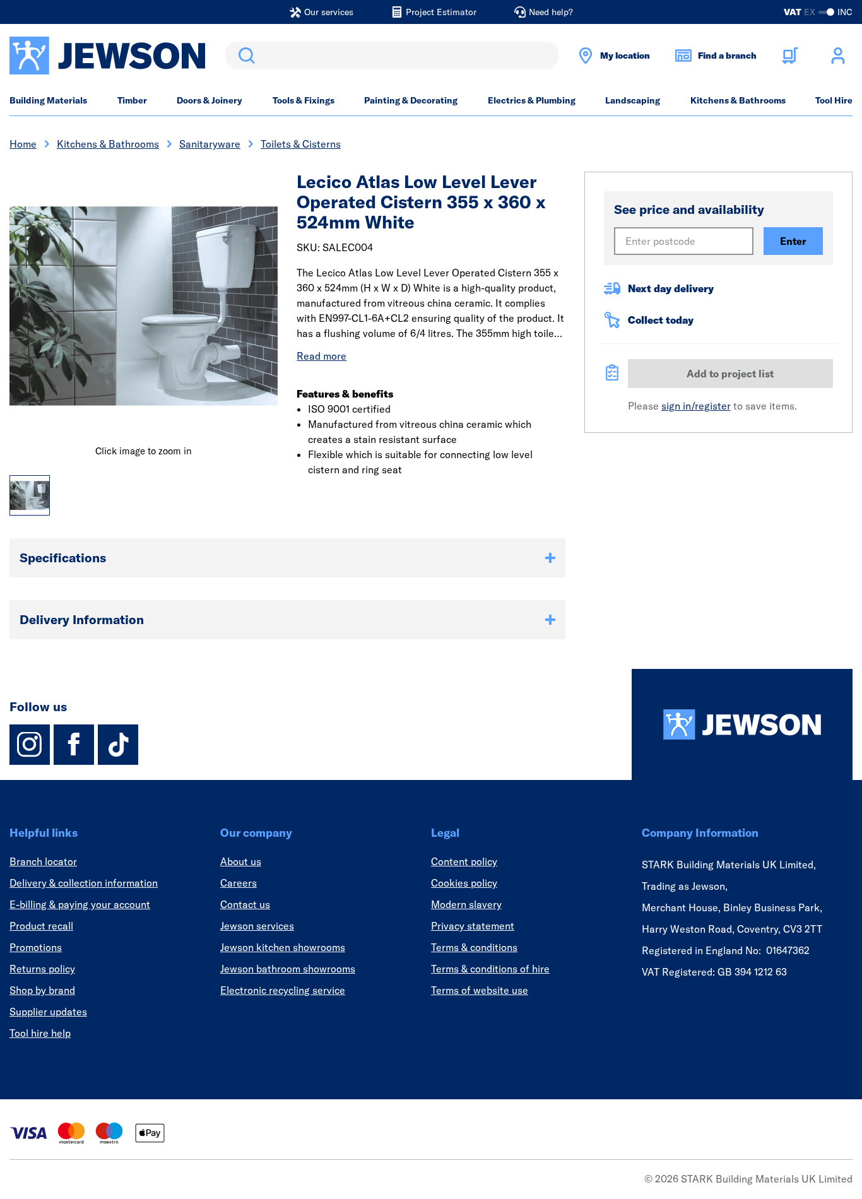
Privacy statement (472, 925)
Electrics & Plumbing (532, 100)
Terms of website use (479, 990)
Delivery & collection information (83, 883)
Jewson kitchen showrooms (282, 947)
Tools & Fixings (303, 100)
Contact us (245, 904)
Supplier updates (48, 1011)
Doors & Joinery (209, 100)
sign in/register (696, 405)
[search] (391, 55)
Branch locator (43, 861)
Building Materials (48, 100)
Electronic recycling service (282, 990)
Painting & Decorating (411, 100)
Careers (238, 883)
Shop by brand (42, 990)
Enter (793, 241)
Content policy (464, 861)
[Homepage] (742, 724)
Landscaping (632, 100)
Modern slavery (466, 904)
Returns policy (42, 968)
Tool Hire (834, 100)
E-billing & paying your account (79, 904)
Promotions (35, 947)
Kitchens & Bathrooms (738, 100)
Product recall (41, 925)
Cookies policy (464, 883)
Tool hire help (40, 1033)
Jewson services (257, 925)
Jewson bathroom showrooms (287, 968)
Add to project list (730, 373)
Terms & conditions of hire (490, 968)
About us (240, 861)
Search (244, 55)
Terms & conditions (474, 947)
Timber (132, 100)
